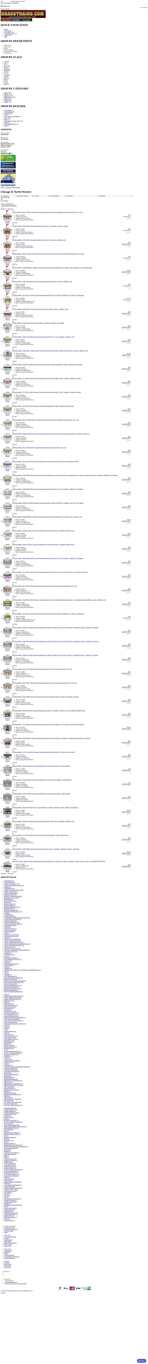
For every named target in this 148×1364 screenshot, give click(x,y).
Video (6, 35)
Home (6, 29)
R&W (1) (6, 1139)
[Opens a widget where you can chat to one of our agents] (141, 1361)
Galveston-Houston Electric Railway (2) (15, 1023)
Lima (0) (6, 1063)
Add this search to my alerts (8, 205)
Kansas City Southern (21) (11, 1054)
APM (5, 122)
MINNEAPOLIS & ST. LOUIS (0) (13, 1085)
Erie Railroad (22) (9, 1008)
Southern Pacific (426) (10, 1166)
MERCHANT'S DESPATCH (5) (13, 1080)
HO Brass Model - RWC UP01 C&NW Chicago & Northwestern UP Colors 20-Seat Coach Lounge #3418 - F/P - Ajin (44, 683)
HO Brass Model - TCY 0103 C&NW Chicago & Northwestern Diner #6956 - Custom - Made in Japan (40, 835)
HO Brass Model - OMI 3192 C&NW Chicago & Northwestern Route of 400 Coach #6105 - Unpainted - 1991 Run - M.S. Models (47, 503)
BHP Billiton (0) (8, 899)
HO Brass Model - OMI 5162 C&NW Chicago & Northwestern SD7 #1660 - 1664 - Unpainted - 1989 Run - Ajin (43, 821)
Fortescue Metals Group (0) (11, 1016)
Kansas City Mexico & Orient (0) (13, 1053)
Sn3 (5, 84)
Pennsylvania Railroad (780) (12, 1125)
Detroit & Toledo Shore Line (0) (13, 988)
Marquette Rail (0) (9, 1077)
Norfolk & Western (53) (10, 1109)
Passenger (7, 96)
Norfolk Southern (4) (10, 1111)
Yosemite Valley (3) (9, 1220)
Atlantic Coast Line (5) (10, 891)
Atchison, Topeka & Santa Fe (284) (13, 890)
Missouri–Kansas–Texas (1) (11, 1090)
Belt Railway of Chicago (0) (11, 897)
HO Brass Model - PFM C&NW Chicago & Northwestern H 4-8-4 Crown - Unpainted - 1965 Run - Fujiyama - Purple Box (45, 849)
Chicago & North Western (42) (12, 941)
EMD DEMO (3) (9, 1003)
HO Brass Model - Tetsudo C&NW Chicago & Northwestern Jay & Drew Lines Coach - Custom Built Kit (41, 766)
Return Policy (8, 1241)
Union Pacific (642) (9, 1186)
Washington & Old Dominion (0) (13, 1205)
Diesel (6, 92)
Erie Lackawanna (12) (10, 1007)
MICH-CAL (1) (8, 1082)
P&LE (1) (7, 1119)
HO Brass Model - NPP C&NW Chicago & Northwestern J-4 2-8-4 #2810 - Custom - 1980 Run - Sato (40, 309)
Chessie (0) (7, 937)
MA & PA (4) (7, 1073)
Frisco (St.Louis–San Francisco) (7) (13, 1020)
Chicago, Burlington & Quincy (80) (13, 942)
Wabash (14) (7, 1203)
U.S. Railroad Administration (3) (13, 1185)
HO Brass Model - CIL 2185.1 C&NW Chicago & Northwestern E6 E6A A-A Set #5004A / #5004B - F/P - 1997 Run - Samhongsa (48, 295)
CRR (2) (6, 971)
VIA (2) (6, 1197)
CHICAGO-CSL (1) (9, 947)
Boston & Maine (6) (9, 905)
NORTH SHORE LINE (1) (11, 1112)
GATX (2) (7, 1027)
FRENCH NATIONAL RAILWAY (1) (14, 1017)
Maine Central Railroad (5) (11, 1074)
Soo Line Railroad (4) (10, 1163)
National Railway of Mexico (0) (12, 1099)
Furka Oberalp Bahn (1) (10, 1022)
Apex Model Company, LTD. (12, 121)
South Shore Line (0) (10, 1165)
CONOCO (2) (8, 961)
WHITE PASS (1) (9, 1216)
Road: (17, 220)
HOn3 (6, 69)
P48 (5, 79)
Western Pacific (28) (9, 1209)
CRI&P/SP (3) (8, 968)
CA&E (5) (7, 913)
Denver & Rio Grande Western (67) (13, 982)
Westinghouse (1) (9, 1211)
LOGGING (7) (8, 1065)
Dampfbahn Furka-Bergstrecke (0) (13, 977)
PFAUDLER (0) (8, 1129)
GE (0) (6, 1030)
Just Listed (7, 32)
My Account (4, 3)
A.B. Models (7, 110)
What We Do (7, 1264)
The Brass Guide (8, 1231)
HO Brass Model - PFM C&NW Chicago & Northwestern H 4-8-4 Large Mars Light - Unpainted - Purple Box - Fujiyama (45, 697)
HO (5, 66)
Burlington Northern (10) (11, 910)
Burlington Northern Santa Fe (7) (13, 911)
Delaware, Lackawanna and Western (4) (15, 981)
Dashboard (7, 1252)
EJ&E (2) (6, 1002)
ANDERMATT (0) (9, 888)
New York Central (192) (10, 1103)
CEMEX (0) (7, 927)
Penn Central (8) (8, 1123)
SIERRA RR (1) (8, 1162)
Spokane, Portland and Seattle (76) (13, 1169)
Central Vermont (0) (9, 931)
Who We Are (7, 1265)
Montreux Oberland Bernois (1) (12, 1094)
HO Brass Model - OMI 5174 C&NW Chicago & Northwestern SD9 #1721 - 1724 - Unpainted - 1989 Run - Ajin (43, 337)
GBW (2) (6, 1028)
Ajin (5, 118)
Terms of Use (7, 1246)
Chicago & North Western (13, 187)
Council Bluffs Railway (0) (11, 964)
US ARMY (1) (8, 1192)
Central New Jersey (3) (10, 928)
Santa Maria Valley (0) (10, 1154)
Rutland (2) (7, 1151)
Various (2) (7, 1196)
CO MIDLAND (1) (9, 954)
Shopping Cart (6, 6)
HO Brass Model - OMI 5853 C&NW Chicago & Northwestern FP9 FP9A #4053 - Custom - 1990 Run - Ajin (42, 281)
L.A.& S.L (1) (8, 1059)
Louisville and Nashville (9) (11, 1071)
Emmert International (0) (10, 1005)
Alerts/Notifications (9, 1258)
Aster (5, 125)
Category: (18, 216)
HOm (5, 67)
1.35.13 (3, 1292)
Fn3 (5, 63)
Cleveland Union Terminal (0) (12, 948)
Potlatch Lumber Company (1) (12, 1134)
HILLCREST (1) (9, 1042)
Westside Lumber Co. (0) (11, 1212)
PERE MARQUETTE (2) (11, 1128)
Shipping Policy (8, 1240)
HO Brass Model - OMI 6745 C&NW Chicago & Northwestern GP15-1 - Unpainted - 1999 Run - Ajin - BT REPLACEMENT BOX (48, 710)
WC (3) (6, 1206)
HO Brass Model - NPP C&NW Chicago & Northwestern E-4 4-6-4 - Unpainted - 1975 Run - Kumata (40, 226)
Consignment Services (10, 1237)
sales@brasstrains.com (11, 1282)
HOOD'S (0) (7, 1043)
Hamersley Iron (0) (9, 1040)
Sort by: (3, 204)
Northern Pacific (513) (10, 1114)
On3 (5, 78)
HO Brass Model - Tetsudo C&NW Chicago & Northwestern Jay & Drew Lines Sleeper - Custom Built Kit (41, 793)
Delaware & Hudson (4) (10, 979)
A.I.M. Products (8, 112)
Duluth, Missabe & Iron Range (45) (13, 996)
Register (15, 3)
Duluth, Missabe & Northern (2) (12, 997)
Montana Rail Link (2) (10, 1093)
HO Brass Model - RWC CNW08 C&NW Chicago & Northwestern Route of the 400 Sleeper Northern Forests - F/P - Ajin (45, 420)
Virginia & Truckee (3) (10, 1200)
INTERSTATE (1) (9, 1048)
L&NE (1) (7, 1057)
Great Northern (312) (10, 1037)
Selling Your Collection (10, 1243)
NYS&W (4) (7, 1116)
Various (6, 102)
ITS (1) (6, 1050)
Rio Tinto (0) (7, 1149)
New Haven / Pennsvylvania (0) (12, 1102)
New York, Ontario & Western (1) (13, 1105)
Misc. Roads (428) (9, 1086)
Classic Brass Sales (9, 1227)
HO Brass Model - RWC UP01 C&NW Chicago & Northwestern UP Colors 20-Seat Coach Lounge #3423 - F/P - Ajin (44, 586)
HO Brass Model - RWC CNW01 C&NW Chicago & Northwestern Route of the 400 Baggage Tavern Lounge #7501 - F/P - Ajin (47, 212)
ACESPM (7, 113)
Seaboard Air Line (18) (10, 1159)
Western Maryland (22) (10, 1208)
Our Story (7, 1262)
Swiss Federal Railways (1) (11, 1174)
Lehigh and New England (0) (12, 1060)
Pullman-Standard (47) (10, 1137)
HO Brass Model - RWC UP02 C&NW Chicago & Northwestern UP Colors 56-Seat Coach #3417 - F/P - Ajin (42, 669)
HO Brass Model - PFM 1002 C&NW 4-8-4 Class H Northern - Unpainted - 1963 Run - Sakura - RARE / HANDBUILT (45, 807)
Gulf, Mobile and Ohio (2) (11, 1039)
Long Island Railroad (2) (10, 1068)
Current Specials (8, 34)
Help (5, 37)
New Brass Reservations (10, 1229)
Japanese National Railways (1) (12, 1051)
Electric (6, 94)
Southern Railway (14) (10, 1168)
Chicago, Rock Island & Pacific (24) (14, 945)
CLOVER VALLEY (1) (10, 951)
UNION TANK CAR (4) (11, 1189)
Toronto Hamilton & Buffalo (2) (12, 1182)
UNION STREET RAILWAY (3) (13, 1188)
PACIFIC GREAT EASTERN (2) (13, 1122)
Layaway (6, 1238)
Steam (5, 99)
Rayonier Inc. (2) (8, 1140)
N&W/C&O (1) (8, 1097)
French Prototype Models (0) (12, 1019)
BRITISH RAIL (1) (9, 908)
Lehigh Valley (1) (9, 1062)
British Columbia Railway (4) (12, 907)
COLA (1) (7, 956)
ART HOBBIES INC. (10, 124)
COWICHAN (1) (9, 965)
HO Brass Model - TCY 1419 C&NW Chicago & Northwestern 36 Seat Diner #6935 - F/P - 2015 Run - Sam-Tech (43, 752)
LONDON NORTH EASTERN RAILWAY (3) (17, 1066)
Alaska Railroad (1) (9, 882)
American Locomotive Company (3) (14, 885)
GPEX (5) (7, 1033)
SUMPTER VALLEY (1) (11, 1172)
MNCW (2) (7, 1091)
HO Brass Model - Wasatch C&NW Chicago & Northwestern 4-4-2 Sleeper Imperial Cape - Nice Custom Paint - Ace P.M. (45, 461)
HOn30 (6, 70)
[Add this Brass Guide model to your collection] (130, 218)
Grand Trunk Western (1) (11, 1036)
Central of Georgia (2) (10, 930)
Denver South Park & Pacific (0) (13, 985)
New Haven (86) (8, 1100)
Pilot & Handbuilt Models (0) (12, 1132)
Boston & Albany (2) (10, 904)
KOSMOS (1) (8, 1056)
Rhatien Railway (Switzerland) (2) (13, 1145)
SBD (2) (6, 1157)
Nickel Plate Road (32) (10, 1108)
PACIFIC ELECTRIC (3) (11, 1120)
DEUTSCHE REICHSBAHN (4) (13, 991)
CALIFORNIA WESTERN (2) (12, 919)
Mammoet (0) (7, 1076)
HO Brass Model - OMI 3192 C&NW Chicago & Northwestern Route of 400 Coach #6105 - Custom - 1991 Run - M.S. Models (47, 364)
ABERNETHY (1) (9, 881)
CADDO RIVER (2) (10, 916)
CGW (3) (6, 933)
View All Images (7, 221)
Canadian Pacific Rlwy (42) (11, 922)
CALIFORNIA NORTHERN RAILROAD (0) (17, 917)
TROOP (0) (7, 1183)
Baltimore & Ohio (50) (10, 894)
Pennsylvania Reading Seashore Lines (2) (15, 1126)
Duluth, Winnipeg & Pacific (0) (12, 999)
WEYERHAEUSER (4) (10, 1214)
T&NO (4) (7, 1177)
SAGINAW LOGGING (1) (11, 1152)
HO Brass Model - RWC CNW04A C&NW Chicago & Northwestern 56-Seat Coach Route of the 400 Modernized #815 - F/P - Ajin (48, 254)
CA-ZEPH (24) (8, 914)
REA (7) (6, 1142)
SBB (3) (6, 1156)
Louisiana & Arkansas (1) (11, 1070)
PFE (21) (6, 1131)
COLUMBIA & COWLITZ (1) (12, 959)
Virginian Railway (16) (10, 1202)
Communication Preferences (11, 1256)
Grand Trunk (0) (8, 1034)
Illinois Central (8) (9, 1045)
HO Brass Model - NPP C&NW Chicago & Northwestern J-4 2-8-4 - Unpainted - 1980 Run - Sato (39, 240)
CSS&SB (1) (7, 974)
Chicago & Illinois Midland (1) (12, 939)
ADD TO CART (126, 244)
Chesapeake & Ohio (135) (11, 936)
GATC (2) (7, 1025)
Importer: (18, 218)
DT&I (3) (6, 994)
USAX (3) (7, 1194)
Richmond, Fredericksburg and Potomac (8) (16, 1146)
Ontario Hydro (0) (9, 1117)
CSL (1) (6, 973)
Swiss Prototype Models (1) (11, 1176)
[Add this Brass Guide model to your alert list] (128, 218)
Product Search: (5, 9)
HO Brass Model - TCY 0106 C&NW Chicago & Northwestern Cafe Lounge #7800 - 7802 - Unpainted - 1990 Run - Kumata (46, 378)
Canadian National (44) (10, 921)
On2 (5, 76)
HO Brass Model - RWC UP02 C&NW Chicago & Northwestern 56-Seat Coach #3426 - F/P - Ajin (39, 447)
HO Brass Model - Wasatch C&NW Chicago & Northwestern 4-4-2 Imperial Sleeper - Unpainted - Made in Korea (43, 530)
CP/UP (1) (7, 967)
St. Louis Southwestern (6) (11, 1171)
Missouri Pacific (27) (9, 1088)
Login (9, 3)
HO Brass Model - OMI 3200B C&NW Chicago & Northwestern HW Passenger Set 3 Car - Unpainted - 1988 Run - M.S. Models (47, 489)
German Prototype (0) (10, 1031)
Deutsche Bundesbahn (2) (11, 990)
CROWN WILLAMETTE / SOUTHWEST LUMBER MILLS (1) (22, 970)
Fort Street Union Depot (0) (11, 1013)
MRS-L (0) (7, 1096)
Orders (6, 1253)
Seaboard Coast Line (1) (10, 1160)
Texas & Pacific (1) (9, 1179)
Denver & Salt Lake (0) (10, 984)
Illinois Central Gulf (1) (10, 1047)
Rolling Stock (8, 97)
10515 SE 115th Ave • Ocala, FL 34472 (15, 1283)
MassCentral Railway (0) (11, 1079)
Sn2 (5, 83)
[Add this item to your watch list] (127, 218)
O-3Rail (6, 75)
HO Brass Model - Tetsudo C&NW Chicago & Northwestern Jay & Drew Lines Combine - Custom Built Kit (41, 780)
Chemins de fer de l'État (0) (11, 934)
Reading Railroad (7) (10, 1143)
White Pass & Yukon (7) (10, 1217)
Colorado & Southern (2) (11, 957)
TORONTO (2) (8, 1180)
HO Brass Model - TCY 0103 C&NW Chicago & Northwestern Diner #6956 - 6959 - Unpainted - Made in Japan (43, 406)
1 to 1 (5, 61)
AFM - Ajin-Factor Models (11, 116)
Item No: (18, 215)
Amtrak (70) (7, 887)
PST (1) (6, 1136)
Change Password (9, 1255)
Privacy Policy (8, 1244)
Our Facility (7, 1267)
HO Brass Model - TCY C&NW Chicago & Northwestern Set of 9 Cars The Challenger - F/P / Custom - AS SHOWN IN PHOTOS (48, 724)
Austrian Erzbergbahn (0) (11, 893)
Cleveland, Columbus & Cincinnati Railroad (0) (17, 950)
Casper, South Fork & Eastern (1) (13, 924)
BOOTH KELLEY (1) (10, 901)
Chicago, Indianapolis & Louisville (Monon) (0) (17, 944)
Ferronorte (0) (8, 1010)
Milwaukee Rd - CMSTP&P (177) (13, 1083)
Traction (6, 100)
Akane (6, 119)
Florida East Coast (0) (10, 1011)
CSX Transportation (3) (10, 976)
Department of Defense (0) (11, 987)
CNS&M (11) (8, 953)
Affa (5, 115)
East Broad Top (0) (9, 1000)
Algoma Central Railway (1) (12, 884)
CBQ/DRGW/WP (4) (10, 925)
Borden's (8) (7, 902)
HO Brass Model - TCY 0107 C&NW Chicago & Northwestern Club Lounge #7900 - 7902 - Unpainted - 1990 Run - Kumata (46, 392)
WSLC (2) (7, 1219)
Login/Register (8, 1250)
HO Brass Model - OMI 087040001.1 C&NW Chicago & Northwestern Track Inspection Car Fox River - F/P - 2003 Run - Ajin (47, 517)
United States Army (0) (10, 1191)
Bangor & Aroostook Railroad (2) (13, 896)
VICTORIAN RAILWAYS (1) (12, 1199)
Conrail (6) (7, 962)
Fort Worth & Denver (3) (11, 1014)
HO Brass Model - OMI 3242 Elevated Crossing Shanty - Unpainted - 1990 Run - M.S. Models (38, 323)
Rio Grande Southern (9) (11, 1148)
